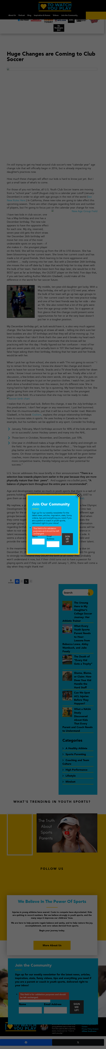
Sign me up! (67, 539)
